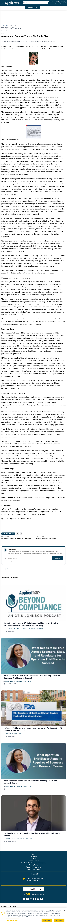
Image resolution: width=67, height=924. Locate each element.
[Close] (64, 910)
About (33, 854)
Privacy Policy (33, 865)
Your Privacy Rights (33, 869)
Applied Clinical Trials (7, 27)
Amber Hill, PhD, (10, 681)
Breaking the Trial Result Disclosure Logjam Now (16, 538)
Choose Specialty (32, 7)
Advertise (33, 857)
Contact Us (33, 859)
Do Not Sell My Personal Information (33, 863)
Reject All (59, 920)
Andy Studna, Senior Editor (36, 628)
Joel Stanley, (23, 628)
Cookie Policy (25, 917)
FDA (3, 569)
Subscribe (57, 558)
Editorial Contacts (33, 861)
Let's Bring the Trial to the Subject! (45, 538)
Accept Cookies (47, 920)
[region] (33, 916)
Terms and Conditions (33, 867)
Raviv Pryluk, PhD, (10, 839)
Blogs (8, 569)
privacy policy (36, 561)
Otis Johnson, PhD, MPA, (12, 628)
